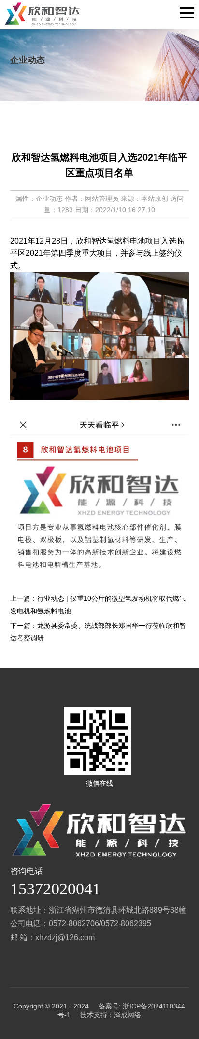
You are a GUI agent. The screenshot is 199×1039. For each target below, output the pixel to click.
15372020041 (55, 889)
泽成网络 (127, 1015)
